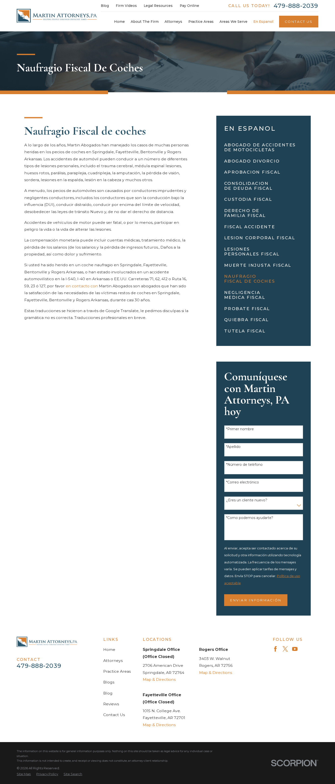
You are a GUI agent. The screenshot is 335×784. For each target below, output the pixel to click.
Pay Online (189, 6)
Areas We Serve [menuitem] (233, 22)
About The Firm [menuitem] (145, 22)
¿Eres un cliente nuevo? (246, 500)
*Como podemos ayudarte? (249, 518)
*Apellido (233, 447)
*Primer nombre (240, 429)
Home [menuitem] (119, 22)
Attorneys (113, 660)
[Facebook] (275, 649)
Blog (105, 6)
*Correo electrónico (242, 482)
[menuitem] (263, 147)
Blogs (108, 682)
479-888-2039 (296, 6)
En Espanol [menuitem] (263, 22)
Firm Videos (126, 6)
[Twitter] (285, 649)
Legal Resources (158, 6)
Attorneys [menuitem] (173, 22)
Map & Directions (159, 679)
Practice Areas (117, 671)
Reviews (111, 704)
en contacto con (82, 286)
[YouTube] (294, 649)
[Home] (57, 15)
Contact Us (298, 22)
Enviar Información (256, 600)
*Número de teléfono (244, 465)
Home (109, 649)
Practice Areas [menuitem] (201, 22)
